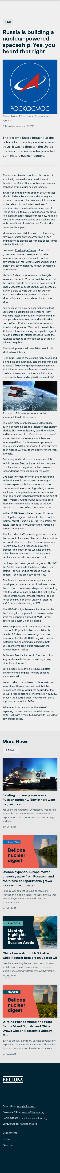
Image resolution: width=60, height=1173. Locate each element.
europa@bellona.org (33, 1112)
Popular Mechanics (21, 463)
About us (7, 1145)
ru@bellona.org (28, 1123)
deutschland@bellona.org (33, 1117)
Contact (7, 1139)
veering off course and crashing (32, 219)
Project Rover (42, 513)
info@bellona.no (26, 1106)
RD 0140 (11, 588)
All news (9, 749)
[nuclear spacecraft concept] (30, 396)
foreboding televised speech (23, 192)
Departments (10, 1132)
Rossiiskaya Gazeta (25, 250)
